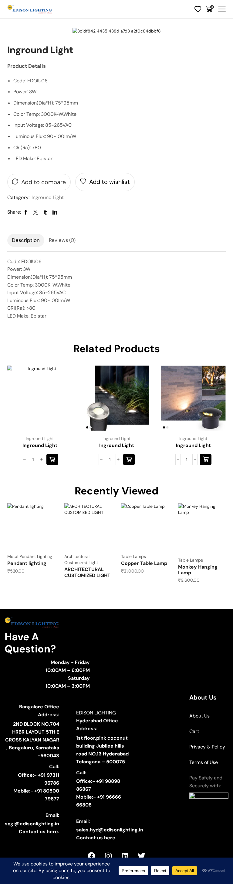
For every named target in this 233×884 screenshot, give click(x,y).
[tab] (25, 240)
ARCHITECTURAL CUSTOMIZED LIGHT (87, 572)
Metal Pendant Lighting (29, 556)
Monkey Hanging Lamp (198, 570)
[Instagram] (108, 856)
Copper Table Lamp (144, 563)
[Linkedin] (125, 856)
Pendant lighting (26, 563)
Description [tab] (26, 240)
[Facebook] (91, 856)
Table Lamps (133, 556)
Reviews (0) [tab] (62, 240)
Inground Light (48, 197)
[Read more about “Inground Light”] (52, 459)
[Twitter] (141, 856)
